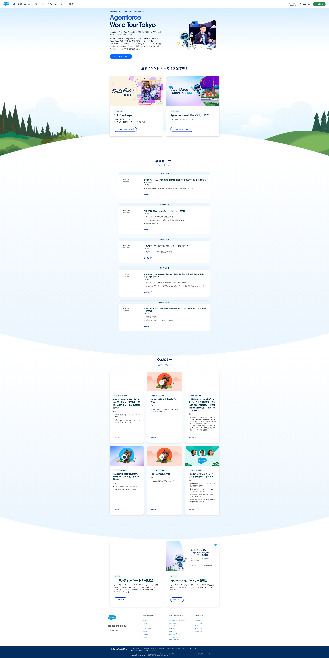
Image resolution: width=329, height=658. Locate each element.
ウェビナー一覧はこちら (164, 365)
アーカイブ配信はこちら (119, 56)
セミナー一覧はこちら (163, 165)
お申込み (147, 194)
